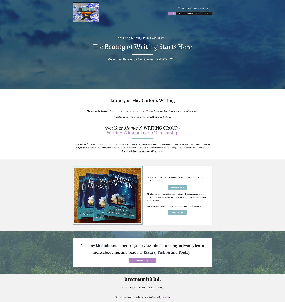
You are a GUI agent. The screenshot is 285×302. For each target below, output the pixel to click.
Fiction (199, 13)
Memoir (190, 13)
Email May (143, 260)
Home (172, 13)
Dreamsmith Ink (142, 279)
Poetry (208, 13)
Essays (180, 13)
